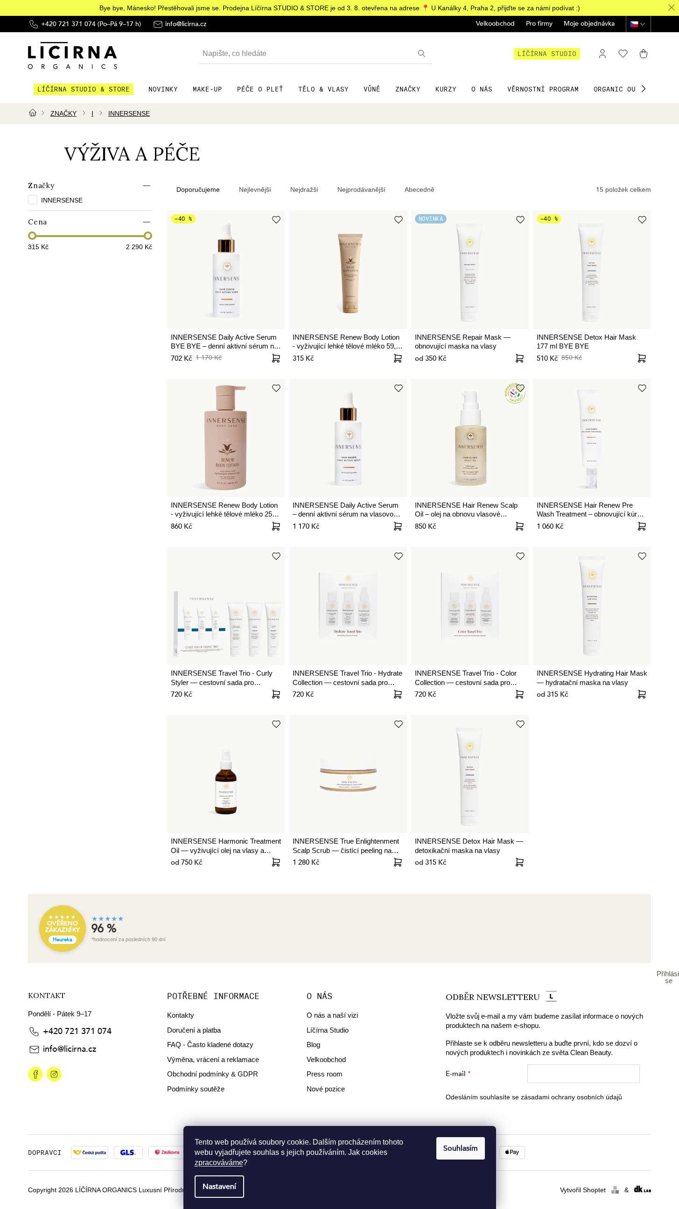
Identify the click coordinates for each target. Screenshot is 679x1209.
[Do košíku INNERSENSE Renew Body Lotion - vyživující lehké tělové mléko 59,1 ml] (398, 358)
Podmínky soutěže (195, 1089)
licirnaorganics (35, 1074)
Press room (325, 1074)
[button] (643, 88)
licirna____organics (54, 1074)
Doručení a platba (194, 1030)
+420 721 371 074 (77, 1031)
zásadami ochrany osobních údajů (571, 1097)
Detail (519, 358)
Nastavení (219, 1186)
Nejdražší (304, 189)
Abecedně (419, 189)
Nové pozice (326, 1089)
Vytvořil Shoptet (583, 1190)
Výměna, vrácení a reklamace (213, 1059)
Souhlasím (460, 1148)
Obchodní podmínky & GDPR (212, 1074)
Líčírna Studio (328, 1030)
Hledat (422, 53)
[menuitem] (83, 89)
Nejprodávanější (361, 189)
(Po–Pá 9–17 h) (91, 24)
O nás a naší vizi (332, 1015)
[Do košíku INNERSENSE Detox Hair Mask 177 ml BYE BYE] (641, 358)
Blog (313, 1044)
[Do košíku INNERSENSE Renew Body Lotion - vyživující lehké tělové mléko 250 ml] (275, 526)
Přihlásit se (668, 977)
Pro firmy (539, 24)
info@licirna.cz (69, 1049)
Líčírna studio (547, 53)
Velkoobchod (495, 24)
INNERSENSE (62, 200)
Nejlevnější (255, 189)
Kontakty (180, 1015)
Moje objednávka (589, 24)
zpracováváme (219, 1163)
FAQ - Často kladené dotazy (210, 1044)
